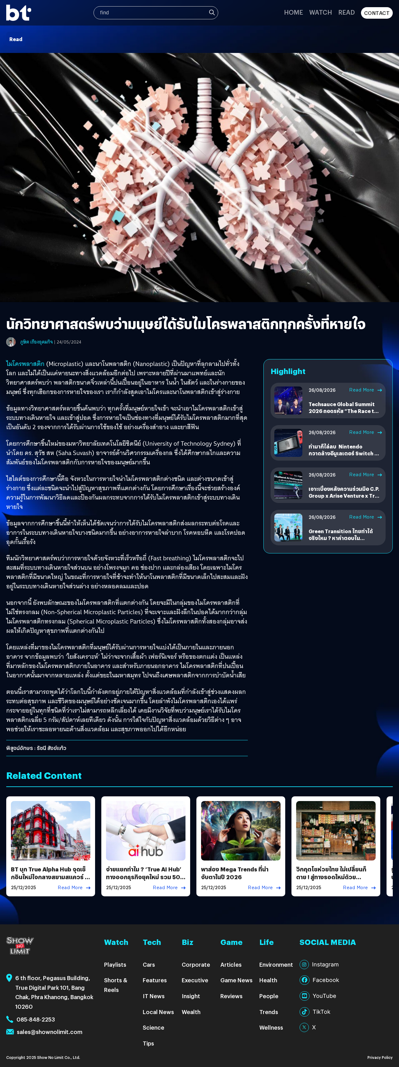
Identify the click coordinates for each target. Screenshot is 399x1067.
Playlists (115, 964)
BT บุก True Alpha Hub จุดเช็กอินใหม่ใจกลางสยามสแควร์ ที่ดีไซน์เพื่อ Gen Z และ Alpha (50, 877)
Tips (148, 1043)
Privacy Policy (380, 1057)
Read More (361, 389)
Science (153, 1027)
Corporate (196, 964)
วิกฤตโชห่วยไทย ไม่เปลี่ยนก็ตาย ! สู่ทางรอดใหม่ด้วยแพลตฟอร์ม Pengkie (331, 877)
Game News (236, 980)
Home (293, 12)
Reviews (231, 996)
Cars (149, 964)
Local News (158, 1012)
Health (268, 980)
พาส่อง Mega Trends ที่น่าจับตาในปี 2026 (234, 873)
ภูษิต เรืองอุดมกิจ (36, 342)
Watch (320, 12)
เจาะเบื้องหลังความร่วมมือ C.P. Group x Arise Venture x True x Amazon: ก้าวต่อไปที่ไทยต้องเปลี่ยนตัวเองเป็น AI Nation (345, 499)
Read (346, 12)
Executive (195, 980)
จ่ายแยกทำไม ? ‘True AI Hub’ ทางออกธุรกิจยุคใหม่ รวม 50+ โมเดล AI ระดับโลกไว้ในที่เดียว (145, 877)
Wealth (191, 1012)
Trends (268, 1012)
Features (155, 980)
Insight (191, 996)
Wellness (271, 1027)
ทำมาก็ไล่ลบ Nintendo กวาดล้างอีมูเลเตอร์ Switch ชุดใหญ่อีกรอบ (345, 453)
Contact (377, 13)
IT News (154, 996)
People (268, 996)
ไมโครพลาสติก (25, 363)
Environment (276, 964)
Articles (231, 964)
